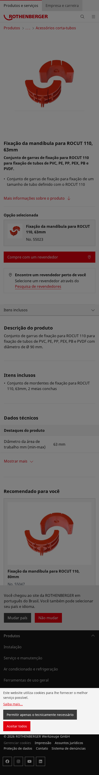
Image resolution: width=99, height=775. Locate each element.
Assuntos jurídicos (69, 743)
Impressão (43, 743)
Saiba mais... (13, 704)
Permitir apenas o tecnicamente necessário (40, 714)
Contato (42, 748)
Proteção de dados (18, 748)
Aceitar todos (17, 726)
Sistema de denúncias (69, 748)
